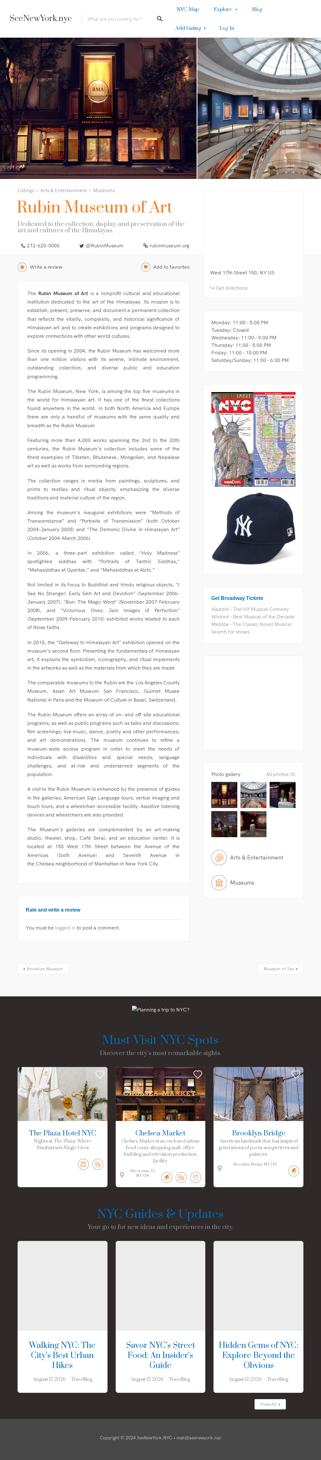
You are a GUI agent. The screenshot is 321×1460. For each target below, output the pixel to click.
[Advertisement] (253, 703)
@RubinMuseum (105, 245)
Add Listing (188, 28)
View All (268, 1404)
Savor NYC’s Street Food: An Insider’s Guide (160, 1355)
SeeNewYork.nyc (40, 19)
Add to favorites (171, 267)
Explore (223, 9)
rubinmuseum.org (169, 245)
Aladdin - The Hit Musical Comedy (250, 609)
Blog (257, 9)
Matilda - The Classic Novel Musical (251, 624)
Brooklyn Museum (45, 969)
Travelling (81, 1379)
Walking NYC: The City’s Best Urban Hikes (62, 1355)
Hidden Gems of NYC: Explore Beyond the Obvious (258, 1355)
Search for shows (230, 631)
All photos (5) (281, 774)
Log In (226, 28)
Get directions (231, 288)
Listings (26, 190)
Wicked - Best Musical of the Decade (253, 616)
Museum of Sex (279, 969)
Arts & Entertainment (63, 190)
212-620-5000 (43, 245)
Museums (104, 190)
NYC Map (187, 9)
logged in (65, 927)
